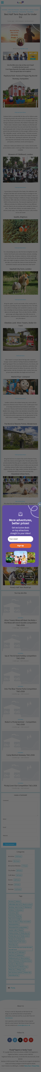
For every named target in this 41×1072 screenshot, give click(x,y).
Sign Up (20, 545)
